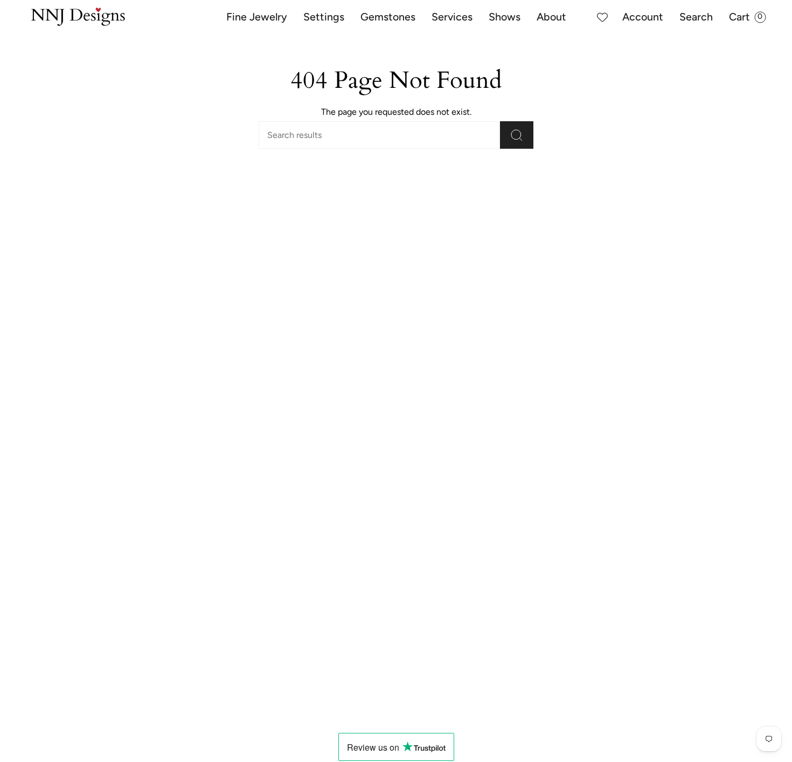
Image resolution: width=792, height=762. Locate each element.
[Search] (516, 135)
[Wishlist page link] (602, 17)
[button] (256, 17)
